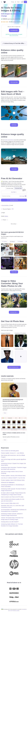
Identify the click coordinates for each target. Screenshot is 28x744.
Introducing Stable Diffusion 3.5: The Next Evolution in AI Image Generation (12, 525)
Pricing (12, 1)
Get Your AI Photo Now (12, 321)
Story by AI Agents (7, 209)
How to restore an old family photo (10, 450)
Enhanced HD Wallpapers (7, 482)
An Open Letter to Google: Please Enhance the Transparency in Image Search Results (13, 493)
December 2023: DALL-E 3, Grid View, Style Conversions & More (12, 506)
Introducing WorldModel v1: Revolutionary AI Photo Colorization (12, 485)
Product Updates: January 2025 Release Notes (13, 475)
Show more (14, 271)
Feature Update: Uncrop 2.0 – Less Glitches (12, 453)
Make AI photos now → (14, 367)
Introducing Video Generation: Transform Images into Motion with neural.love (13, 468)
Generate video (18, 188)
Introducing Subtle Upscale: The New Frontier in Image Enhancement (13, 489)
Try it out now (14, 82)
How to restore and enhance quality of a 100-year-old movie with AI (12, 500)
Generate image (9, 188)
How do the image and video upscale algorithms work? (13, 460)
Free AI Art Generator (11, 178)
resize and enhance (9, 139)
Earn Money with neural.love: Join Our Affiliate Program (13, 456)
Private (4, 219)
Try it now (14, 169)
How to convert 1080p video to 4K (10, 503)
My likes (5, 241)
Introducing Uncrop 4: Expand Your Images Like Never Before (13, 464)
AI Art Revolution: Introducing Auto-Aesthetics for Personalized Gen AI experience (13, 510)
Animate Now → (14, 312)
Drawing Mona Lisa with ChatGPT (10, 521)
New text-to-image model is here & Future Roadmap (12, 472)
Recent (13, 241)
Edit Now (14, 125)
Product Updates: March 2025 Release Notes (13, 480)
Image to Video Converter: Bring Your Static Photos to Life (12, 283)
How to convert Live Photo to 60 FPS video (12, 497)
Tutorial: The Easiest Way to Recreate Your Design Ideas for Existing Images (12, 518)
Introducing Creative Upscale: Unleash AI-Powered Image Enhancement (12, 514)
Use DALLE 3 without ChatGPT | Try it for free (13, 478)
